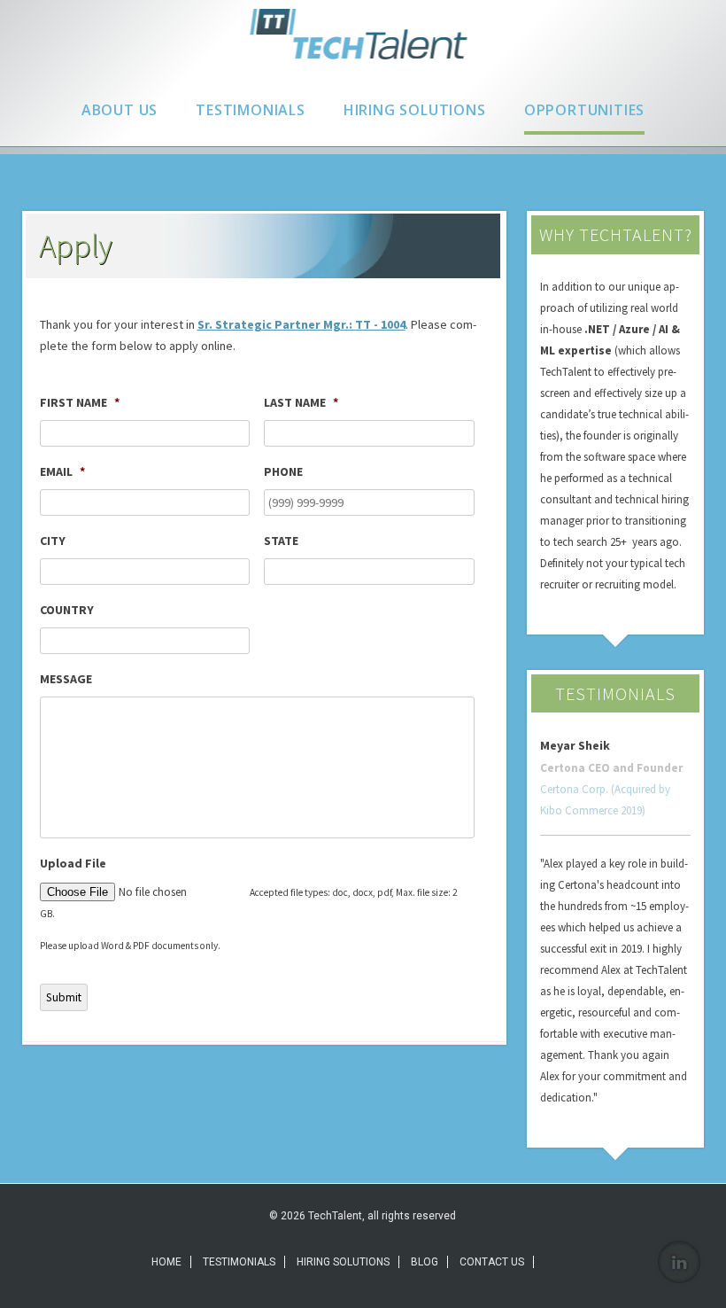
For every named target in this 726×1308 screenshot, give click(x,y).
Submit (63, 997)
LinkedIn (679, 1262)
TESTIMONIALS (250, 110)
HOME (166, 1262)
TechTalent (362, 33)
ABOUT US (119, 110)
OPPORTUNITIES (584, 110)
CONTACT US (492, 1262)
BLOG (424, 1262)
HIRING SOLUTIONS (415, 110)
